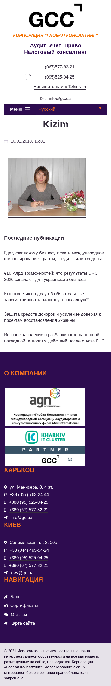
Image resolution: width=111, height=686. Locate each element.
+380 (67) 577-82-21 (28, 509)
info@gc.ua (60, 98)
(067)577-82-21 (59, 67)
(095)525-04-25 (59, 77)
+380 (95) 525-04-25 (28, 502)
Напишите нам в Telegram (60, 86)
